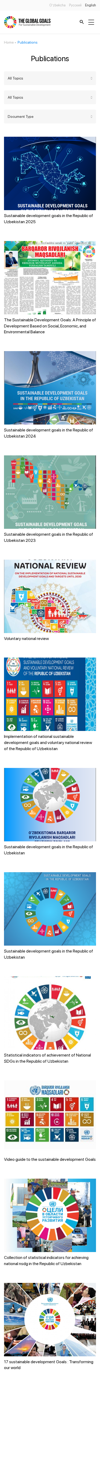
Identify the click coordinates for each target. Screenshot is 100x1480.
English (90, 5)
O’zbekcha (57, 5)
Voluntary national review (26, 638)
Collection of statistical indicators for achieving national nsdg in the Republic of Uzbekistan (46, 1260)
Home (9, 42)
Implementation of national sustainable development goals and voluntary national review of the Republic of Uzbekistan (48, 742)
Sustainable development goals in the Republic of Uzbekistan (48, 849)
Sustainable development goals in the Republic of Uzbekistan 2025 (48, 218)
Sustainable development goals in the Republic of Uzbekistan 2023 (48, 537)
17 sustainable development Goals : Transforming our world (48, 1364)
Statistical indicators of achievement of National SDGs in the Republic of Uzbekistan (47, 1058)
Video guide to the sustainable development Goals (50, 1159)
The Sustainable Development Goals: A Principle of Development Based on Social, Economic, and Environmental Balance (50, 326)
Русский (75, 5)
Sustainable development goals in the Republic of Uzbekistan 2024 (48, 433)
